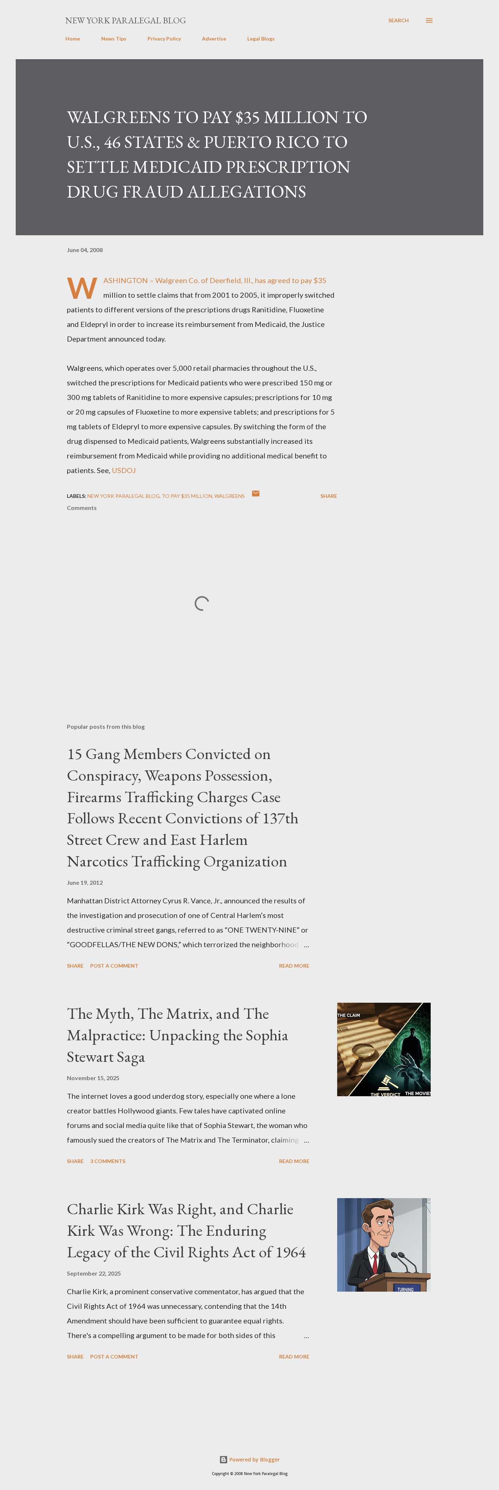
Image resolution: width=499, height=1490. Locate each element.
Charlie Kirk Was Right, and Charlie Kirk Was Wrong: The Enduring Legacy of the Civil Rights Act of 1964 (186, 1230)
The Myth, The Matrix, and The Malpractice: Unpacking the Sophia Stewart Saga (178, 1034)
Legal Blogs (261, 38)
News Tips (113, 38)
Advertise (214, 38)
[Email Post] (255, 496)
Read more (294, 966)
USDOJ (124, 470)
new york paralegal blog (123, 496)
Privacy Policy (164, 38)
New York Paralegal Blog (125, 20)
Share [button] (328, 496)
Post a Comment (114, 966)
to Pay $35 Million (187, 496)
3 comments (107, 1161)
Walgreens (229, 496)
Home (72, 38)
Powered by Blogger (254, 1459)
